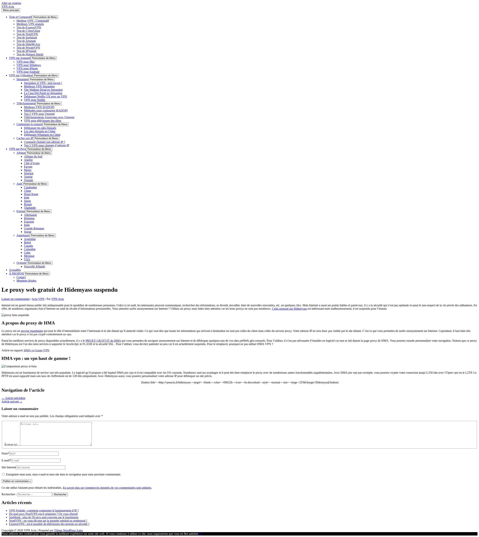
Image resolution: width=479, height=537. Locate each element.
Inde (26, 197)
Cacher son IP (24, 138)
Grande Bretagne (34, 228)
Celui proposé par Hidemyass (289, 308)
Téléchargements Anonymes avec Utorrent (49, 117)
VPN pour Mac (25, 61)
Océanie (21, 262)
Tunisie (28, 176)
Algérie (28, 159)
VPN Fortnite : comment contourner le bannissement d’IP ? (44, 510)
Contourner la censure (29, 124)
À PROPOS (16, 273)
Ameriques (22, 235)
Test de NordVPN (27, 34)
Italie (27, 225)
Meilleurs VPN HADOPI (39, 107)
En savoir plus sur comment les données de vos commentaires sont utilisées (107, 487)
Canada (28, 245)
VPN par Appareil (19, 58)
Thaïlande (30, 207)
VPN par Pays (17, 148)
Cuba (27, 252)
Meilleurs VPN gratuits (30, 24)
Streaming (22, 79)
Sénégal (28, 173)
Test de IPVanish (26, 51)
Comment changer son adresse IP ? (44, 142)
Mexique (29, 255)
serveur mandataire (32, 330)
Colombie (30, 249)
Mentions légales (26, 280)
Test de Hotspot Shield (29, 54)
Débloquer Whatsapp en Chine (42, 134)
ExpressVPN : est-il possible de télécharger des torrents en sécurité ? (49, 524)
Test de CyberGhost (28, 30)
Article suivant (11, 401)
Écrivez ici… (12, 444)
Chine (27, 190)
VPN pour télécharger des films (42, 120)
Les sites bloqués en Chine (39, 131)
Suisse (27, 231)
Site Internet (8, 467)
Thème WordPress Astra (68, 530)
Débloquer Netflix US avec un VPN (45, 96)
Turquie (28, 180)
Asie (19, 183)
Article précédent (13, 398)
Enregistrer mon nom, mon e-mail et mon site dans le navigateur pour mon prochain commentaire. (63, 474)
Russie (28, 204)
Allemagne (30, 214)
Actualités (15, 269)
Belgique (29, 218)
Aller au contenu (11, 3)
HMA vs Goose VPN (36, 350)
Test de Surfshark (26, 37)
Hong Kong (31, 194)
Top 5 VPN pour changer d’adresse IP (46, 145)
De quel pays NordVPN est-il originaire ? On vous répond (43, 513)
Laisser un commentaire (15, 298)
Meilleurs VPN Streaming (39, 86)
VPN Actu (7, 6)
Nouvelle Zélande (34, 266)
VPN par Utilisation (21, 75)
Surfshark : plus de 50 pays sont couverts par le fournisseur (43, 517)
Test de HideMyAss (28, 44)
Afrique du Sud (33, 156)
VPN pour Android (27, 71)
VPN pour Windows (28, 65)
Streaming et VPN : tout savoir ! (43, 83)
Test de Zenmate (26, 40)
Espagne (29, 221)
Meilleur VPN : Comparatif (32, 20)
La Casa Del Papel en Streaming (43, 93)
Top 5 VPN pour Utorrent (39, 113)
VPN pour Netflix (34, 99)
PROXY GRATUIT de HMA (103, 340)
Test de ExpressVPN (28, 27)
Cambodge (30, 187)
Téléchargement (25, 103)
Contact (21, 277)
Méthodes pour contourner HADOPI (46, 110)
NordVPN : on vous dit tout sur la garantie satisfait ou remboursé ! (48, 520)
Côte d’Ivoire (32, 163)
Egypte (28, 166)
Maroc (28, 170)
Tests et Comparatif (20, 17)
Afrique (21, 152)
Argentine (30, 239)
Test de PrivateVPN (28, 47)
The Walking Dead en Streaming (43, 89)
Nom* (5, 453)
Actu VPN (38, 298)
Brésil (27, 242)
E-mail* (6, 460)
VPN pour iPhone (27, 68)
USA (27, 259)
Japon (27, 200)
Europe (20, 211)
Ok (200, 533)
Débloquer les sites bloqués (40, 127)
